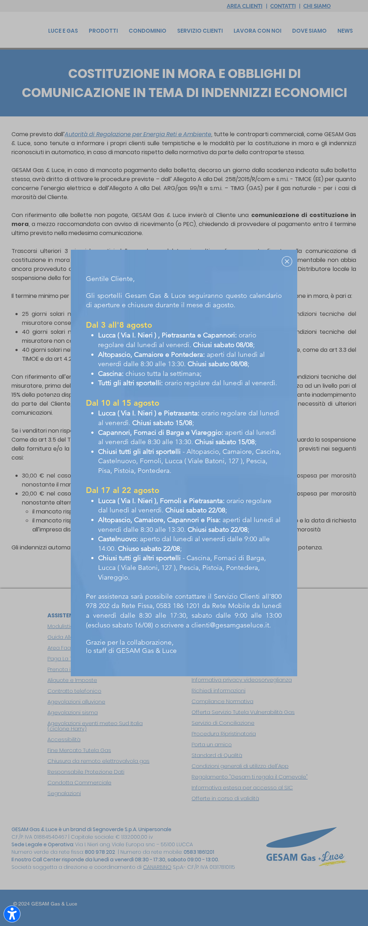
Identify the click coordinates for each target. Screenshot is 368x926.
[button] (287, 261)
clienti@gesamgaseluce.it (230, 625)
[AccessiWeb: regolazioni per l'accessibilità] (12, 914)
